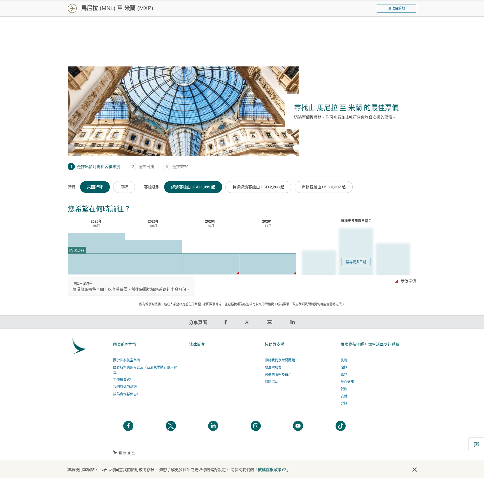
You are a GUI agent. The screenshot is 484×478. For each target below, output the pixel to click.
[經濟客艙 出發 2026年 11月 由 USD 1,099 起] (267, 263)
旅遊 (344, 367)
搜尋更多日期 (356, 262)
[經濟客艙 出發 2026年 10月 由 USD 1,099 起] (210, 263)
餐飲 (344, 389)
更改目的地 (396, 8)
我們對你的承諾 (125, 387)
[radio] (95, 187)
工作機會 (121, 380)
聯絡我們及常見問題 (280, 360)
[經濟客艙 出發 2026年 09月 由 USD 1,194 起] (153, 257)
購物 (344, 375)
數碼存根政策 (271, 469)
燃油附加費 (273, 367)
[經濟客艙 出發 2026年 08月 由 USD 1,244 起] (96, 254)
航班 (344, 360)
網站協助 (271, 382)
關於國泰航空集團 (126, 360)
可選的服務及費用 (278, 375)
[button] (414, 469)
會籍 (344, 403)
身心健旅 (347, 382)
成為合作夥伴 (124, 394)
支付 (344, 396)
